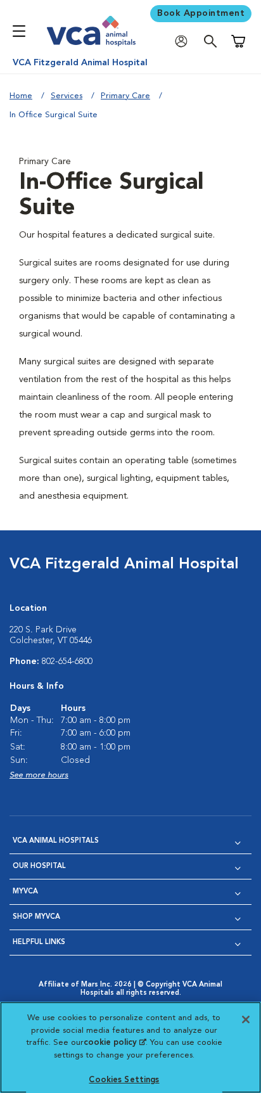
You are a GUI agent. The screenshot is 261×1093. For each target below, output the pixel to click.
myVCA (25, 891)
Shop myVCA (36, 917)
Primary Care (125, 96)
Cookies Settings (124, 1080)
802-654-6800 (67, 661)
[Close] (246, 1019)
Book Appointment (201, 13)
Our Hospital (39, 866)
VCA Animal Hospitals (56, 841)
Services (66, 96)
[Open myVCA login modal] (184, 41)
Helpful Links (39, 942)
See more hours (39, 775)
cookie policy (115, 1043)
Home (21, 96)
